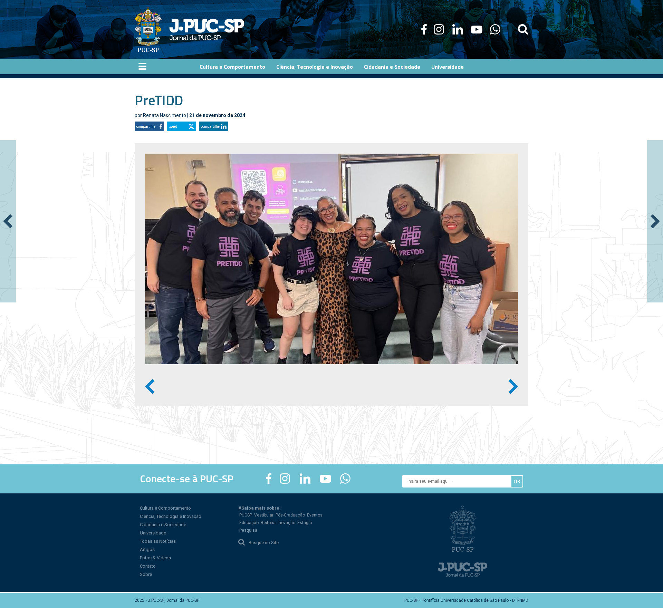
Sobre (146, 574)
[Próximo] (655, 221)
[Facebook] (424, 29)
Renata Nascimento (164, 115)
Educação (249, 522)
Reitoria (268, 522)
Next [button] (513, 386)
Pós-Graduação (290, 515)
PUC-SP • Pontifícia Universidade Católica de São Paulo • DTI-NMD (466, 600)
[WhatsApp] (495, 29)
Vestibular (263, 515)
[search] (523, 29)
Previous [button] (150, 386)
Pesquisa (248, 530)
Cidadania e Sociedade (163, 524)
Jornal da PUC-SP (206, 29)
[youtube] (476, 29)
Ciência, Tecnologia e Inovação (170, 516)
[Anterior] (8, 221)
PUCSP (245, 515)
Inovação (286, 522)
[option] (331, 259)
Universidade (153, 532)
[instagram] (439, 29)
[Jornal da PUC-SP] (189, 29)
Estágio (304, 522)
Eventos (315, 515)
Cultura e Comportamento (165, 508)
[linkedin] (457, 29)
